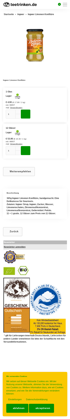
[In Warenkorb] (25, 114)
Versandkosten (16, 108)
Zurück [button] (13, 231)
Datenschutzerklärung (36, 399)
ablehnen (18, 408)
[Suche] (49, 4)
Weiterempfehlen (20, 171)
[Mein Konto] (53, 4)
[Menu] (66, 4)
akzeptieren (42, 408)
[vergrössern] (35, 45)
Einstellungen (15, 399)
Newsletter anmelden (14, 247)
